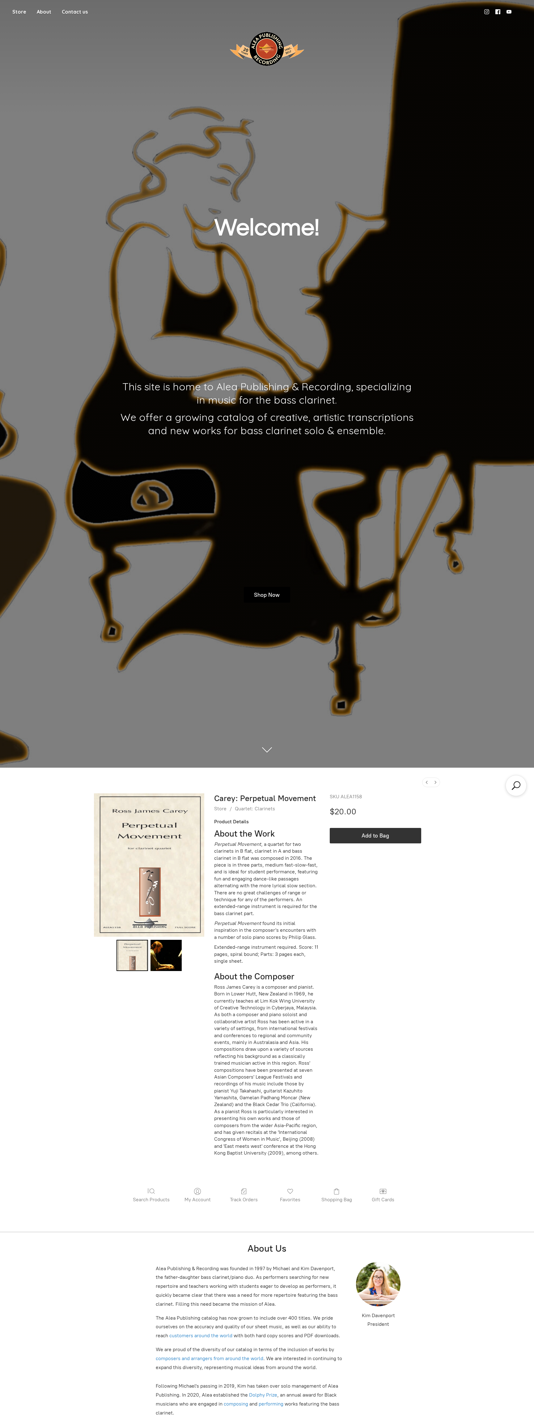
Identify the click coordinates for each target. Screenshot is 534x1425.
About (44, 12)
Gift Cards (383, 1199)
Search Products (151, 1199)
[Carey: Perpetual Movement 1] (166, 955)
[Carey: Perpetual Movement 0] (132, 955)
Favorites (290, 1199)
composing (236, 1404)
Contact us (75, 12)
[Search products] (516, 785)
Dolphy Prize (263, 1395)
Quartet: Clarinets (255, 809)
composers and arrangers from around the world (209, 1358)
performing (271, 1404)
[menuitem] (426, 782)
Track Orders (244, 1199)
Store (19, 12)
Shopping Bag (336, 1199)
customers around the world (200, 1335)
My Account (197, 1199)
